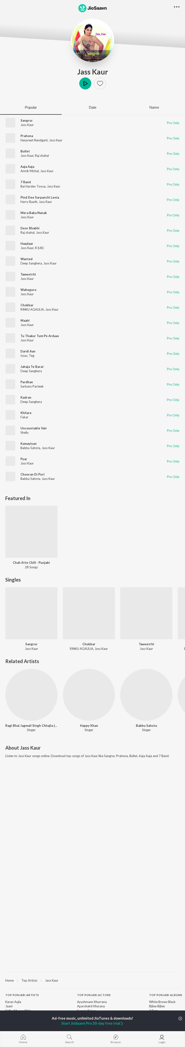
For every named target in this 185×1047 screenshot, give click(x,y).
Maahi (25, 320)
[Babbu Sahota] (146, 695)
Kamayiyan (28, 443)
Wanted (26, 259)
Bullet (25, 151)
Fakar (24, 417)
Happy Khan (89, 725)
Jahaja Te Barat (32, 367)
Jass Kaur (92, 71)
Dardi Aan (27, 351)
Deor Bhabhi (30, 228)
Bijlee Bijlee (157, 1006)
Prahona (26, 136)
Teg (31, 355)
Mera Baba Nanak (33, 213)
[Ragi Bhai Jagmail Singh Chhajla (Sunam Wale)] (31, 695)
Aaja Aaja (27, 167)
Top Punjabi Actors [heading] (94, 995)
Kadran (25, 397)
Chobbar (26, 305)
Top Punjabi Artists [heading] (22, 995)
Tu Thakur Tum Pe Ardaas (39, 336)
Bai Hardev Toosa (33, 186)
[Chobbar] (89, 613)
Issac (23, 355)
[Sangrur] (31, 613)
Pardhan (26, 382)
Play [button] (85, 83)
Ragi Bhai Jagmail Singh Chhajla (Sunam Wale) (31, 725)
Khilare (26, 413)
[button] (100, 83)
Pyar (23, 459)
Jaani (9, 1006)
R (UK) (39, 248)
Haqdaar (26, 243)
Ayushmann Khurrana (92, 1002)
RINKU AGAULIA (32, 309)
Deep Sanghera (31, 263)
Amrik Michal (29, 171)
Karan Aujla (13, 1002)
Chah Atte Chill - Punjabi (31, 562)
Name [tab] (154, 107)
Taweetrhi (28, 274)
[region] (92, 980)
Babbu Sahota (30, 448)
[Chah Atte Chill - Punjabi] (31, 532)
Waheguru (28, 290)
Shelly (24, 432)
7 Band (25, 182)
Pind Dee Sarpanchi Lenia (39, 197)
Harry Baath (28, 202)
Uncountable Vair (33, 428)
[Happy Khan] (89, 695)
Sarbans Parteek (32, 386)
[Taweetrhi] (146, 613)
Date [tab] (92, 107)
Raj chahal (42, 155)
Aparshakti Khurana (91, 1006)
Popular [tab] (31, 107)
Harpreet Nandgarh (34, 140)
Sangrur (26, 120)
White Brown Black (162, 1002)
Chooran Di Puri (32, 474)
